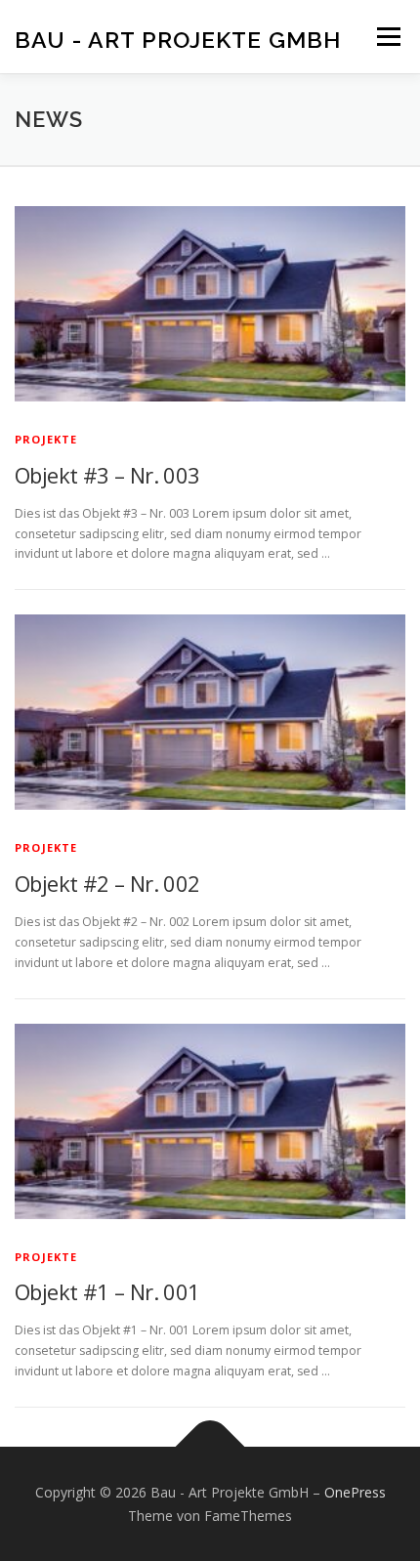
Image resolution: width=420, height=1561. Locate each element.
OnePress (355, 1492)
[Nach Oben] (210, 1446)
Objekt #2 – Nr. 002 (107, 883)
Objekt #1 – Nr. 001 (107, 1291)
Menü (387, 36)
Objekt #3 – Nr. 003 (107, 474)
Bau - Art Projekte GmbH (178, 38)
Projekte (46, 439)
